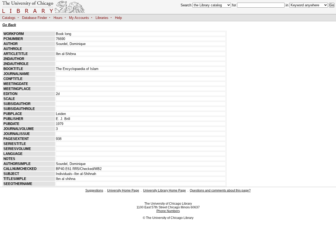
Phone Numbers (168, 211)
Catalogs (8, 18)
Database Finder (34, 18)
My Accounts (79, 18)
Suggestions (94, 190)
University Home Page (123, 190)
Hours (58, 18)
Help (118, 18)
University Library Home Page (164, 190)
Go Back (9, 25)
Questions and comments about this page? (220, 190)
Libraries (102, 18)
